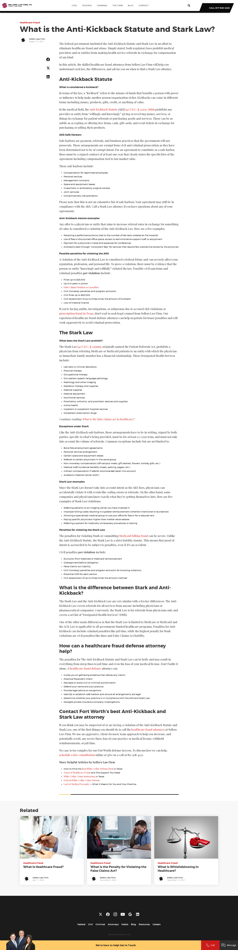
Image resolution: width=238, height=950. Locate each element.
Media (124, 924)
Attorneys (113, 924)
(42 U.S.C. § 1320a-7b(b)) (140, 109)
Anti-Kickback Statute (103, 109)
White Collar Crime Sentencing (79, 776)
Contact (144, 5)
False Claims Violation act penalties (81, 287)
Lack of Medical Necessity (76, 784)
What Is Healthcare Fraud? (43, 867)
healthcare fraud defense (85, 668)
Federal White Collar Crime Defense (82, 780)
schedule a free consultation (77, 755)
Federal (87, 5)
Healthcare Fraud (30, 22)
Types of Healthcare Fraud (77, 772)
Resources (144, 924)
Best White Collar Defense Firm (97, 768)
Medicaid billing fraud (133, 536)
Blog (131, 5)
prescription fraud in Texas (76, 313)
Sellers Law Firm (40, 877)
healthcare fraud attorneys (148, 729)
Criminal (102, 5)
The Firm (118, 5)
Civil (74, 5)
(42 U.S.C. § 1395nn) (89, 346)
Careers (157, 924)
